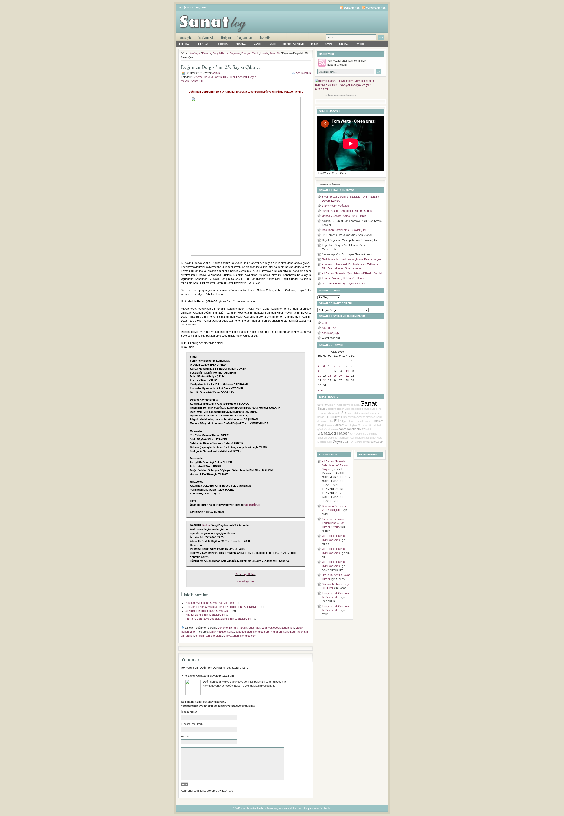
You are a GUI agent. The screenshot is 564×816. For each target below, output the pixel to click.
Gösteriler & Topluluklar (370, 425)
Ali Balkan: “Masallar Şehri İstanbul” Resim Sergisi (352, 273)
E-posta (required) (192, 724)
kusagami (330, 425)
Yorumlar (330, 333)
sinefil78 (332, 408)
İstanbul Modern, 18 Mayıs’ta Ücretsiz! (344, 278)
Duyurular (235, 53)
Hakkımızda (206, 37)
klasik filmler (334, 413)
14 (347, 370)
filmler (340, 425)
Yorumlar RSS (376, 7)
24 (324, 380)
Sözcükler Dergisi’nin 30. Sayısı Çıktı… (208, 610)
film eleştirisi (351, 425)
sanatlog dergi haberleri (267, 631)
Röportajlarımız (293, 44)
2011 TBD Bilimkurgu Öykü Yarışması (344, 283)
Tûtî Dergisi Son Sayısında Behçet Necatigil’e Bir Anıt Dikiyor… (222, 606)
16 (319, 375)
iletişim (226, 37)
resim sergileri (357, 437)
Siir (278, 53)
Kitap (379, 437)
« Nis (321, 390)
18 (329, 375)
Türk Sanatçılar (357, 442)
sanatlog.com (248, 635)
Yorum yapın (303, 73)
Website (186, 736)
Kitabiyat (241, 44)
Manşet (258, 44)
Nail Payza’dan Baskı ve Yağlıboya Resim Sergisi (351, 259)
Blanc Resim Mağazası (335, 205)
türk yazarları (231, 635)
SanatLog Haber (245, 574)
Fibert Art (203, 44)
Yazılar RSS (352, 7)
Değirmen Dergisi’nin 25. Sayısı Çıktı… (345, 230)
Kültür (206, 525)
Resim (314, 44)
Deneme (206, 53)
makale (221, 631)
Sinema (343, 44)
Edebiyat (184, 44)
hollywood (348, 404)
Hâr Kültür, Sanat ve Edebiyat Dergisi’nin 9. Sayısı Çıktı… (219, 618)
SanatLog (370, 408)
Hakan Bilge (188, 631)
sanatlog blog (244, 631)
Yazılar (329, 327)
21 (347, 375)
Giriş (324, 322)
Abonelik (265, 37)
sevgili (328, 442)
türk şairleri (187, 635)
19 (335, 375)
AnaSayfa (186, 37)
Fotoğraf (223, 44)
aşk (347, 437)
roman (368, 421)
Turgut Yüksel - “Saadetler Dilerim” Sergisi (347, 210)
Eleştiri (255, 53)
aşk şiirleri (370, 437)
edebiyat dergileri (283, 627)
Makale (264, 53)
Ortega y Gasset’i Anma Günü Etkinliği (344, 215)
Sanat (328, 44)
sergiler (322, 404)
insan (357, 404)
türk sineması (334, 404)
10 (324, 370)
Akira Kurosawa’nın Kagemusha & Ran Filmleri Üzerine (333, 523)
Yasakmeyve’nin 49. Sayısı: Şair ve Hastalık (211, 602)
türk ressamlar (357, 421)
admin (216, 73)
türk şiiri (200, 635)
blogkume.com (337, 95)
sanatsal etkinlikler (351, 429)
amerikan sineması (365, 417)
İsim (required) (189, 712)
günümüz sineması (327, 429)
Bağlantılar (244, 37)
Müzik (273, 44)
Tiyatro (359, 44)
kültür (212, 631)
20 (340, 375)
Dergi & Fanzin (220, 53)
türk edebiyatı (214, 635)
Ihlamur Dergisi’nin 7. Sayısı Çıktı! (205, 614)
